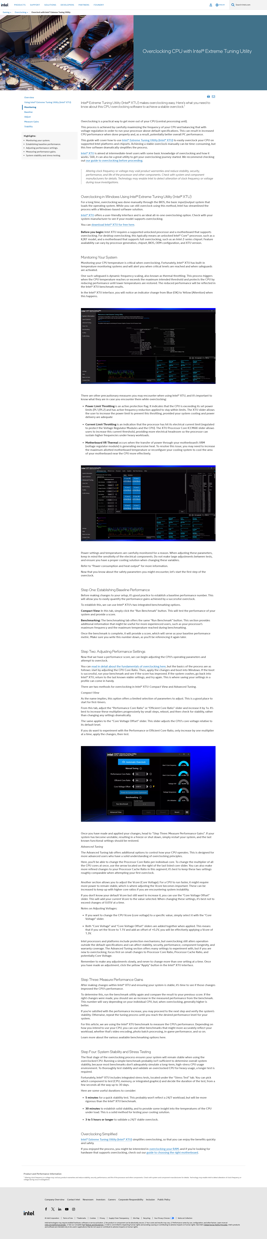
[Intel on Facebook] (46, 1209)
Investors (100, 1199)
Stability (28, 126)
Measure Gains (31, 121)
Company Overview (54, 1199)
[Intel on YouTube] (66, 1209)
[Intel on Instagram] (73, 1209)
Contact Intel (73, 1199)
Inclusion (150, 1199)
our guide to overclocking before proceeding (114, 160)
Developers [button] (67, 5)
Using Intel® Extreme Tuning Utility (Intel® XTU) (47, 102)
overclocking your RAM (164, 1149)
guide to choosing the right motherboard (172, 1152)
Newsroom (88, 1199)
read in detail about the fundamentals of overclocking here (129, 666)
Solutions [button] (50, 5)
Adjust (27, 116)
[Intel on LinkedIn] (59, 1209)
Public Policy (164, 1199)
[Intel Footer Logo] (29, 1213)
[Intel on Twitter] (53, 1209)
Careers (112, 1199)
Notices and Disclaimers (95, 1225)
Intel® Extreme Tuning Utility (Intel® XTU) (147, 140)
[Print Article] (208, 96)
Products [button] (20, 5)
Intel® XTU (87, 153)
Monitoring (30, 107)
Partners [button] (84, 5)
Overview (29, 97)
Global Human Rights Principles (216, 1225)
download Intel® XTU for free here (113, 224)
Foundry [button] (99, 5)
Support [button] (35, 5)
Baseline (28, 112)
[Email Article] (213, 96)
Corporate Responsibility (130, 1199)
